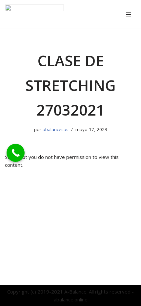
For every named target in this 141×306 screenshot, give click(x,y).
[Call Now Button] (16, 153)
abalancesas (56, 129)
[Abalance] (34, 14)
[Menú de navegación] (128, 14)
